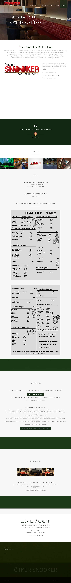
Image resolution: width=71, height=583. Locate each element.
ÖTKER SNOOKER (35, 570)
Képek (36, 5)
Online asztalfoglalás (35, 394)
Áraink (41, 5)
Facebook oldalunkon (39, 203)
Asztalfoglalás (48, 5)
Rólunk (31, 5)
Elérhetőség (63, 5)
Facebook (5, 554)
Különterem (56, 5)
